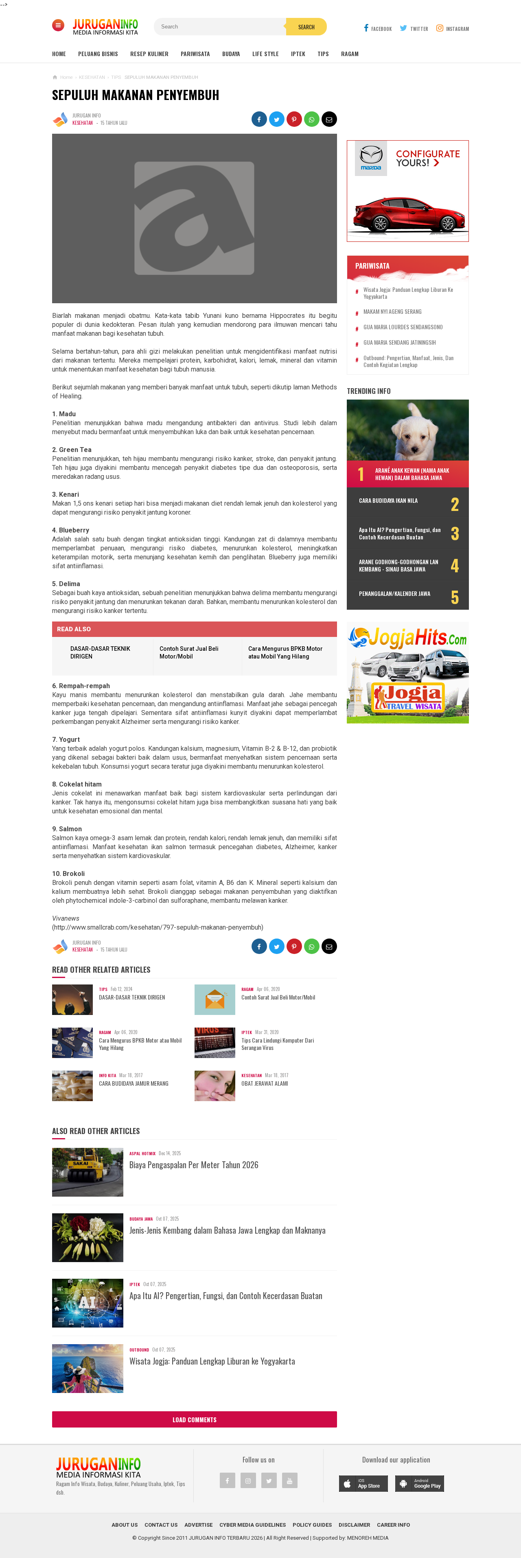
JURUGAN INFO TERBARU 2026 (226, 1538)
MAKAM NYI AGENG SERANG (392, 311)
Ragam (350, 53)
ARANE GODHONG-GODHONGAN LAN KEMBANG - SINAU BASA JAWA (398, 565)
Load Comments (195, 1419)
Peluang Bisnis (98, 53)
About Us (125, 1525)
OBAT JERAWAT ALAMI (264, 1083)
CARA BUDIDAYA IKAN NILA (388, 500)
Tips (323, 53)
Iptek (298, 53)
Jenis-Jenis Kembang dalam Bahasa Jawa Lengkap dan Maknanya (227, 1230)
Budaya (231, 53)
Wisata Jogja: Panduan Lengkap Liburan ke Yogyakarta (212, 1361)
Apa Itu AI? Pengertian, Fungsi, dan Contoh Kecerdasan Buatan (225, 1295)
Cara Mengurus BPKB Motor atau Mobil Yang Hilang (140, 1043)
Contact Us (160, 1525)
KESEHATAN (82, 123)
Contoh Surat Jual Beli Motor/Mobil (278, 997)
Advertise (198, 1525)
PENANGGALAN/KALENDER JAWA (394, 593)
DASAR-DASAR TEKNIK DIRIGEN (132, 997)
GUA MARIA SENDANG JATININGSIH (399, 342)
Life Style (265, 53)
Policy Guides (312, 1525)
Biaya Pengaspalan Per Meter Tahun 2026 (193, 1164)
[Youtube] (290, 1480)
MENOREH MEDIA (368, 1538)
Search (306, 27)
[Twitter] (269, 1480)
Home (59, 53)
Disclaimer (354, 1525)
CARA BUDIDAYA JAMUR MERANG (134, 1083)
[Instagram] (248, 1480)
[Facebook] (227, 1480)
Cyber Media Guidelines (252, 1525)
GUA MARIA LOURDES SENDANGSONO (403, 327)
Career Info (393, 1525)
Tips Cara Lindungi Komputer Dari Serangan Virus (277, 1043)
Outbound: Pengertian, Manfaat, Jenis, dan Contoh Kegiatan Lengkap (408, 361)
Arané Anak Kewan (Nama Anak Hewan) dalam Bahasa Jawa (412, 474)
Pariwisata (195, 53)
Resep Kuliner (149, 53)
